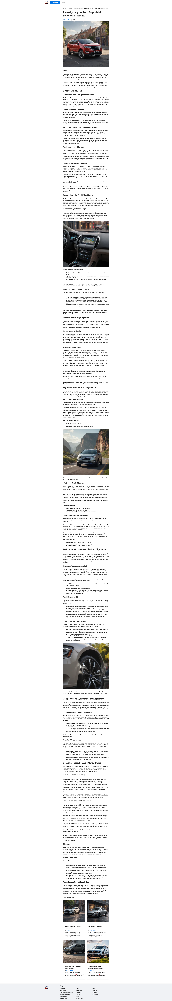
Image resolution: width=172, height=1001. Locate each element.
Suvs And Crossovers (78, 8)
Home (64, 8)
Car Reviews (69, 8)
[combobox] (83, 3)
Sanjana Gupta (67, 19)
